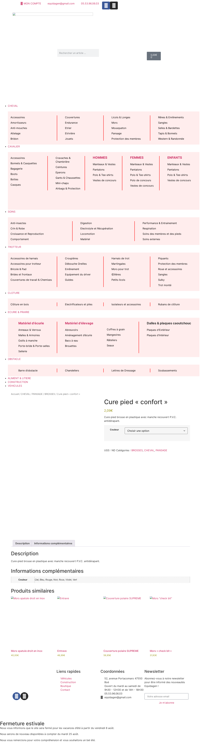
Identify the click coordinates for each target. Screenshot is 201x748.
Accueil (15, 394)
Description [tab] (22, 543)
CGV (84, 707)
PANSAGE (37, 394)
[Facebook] (106, 5)
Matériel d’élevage (79, 323)
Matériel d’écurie (31, 323)
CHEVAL (25, 394)
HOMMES (100, 157)
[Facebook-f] (16, 696)
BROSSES (50, 394)
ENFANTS (174, 157)
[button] (100, 100)
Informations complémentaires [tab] (53, 543)
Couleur (114, 430)
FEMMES (137, 157)
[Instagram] (114, 5)
